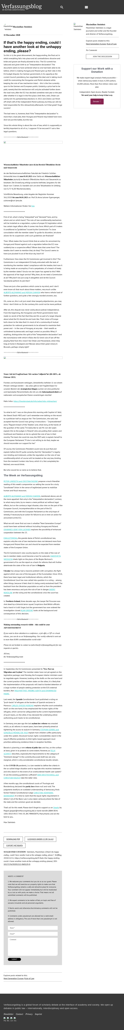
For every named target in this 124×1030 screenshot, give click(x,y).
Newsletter (8, 1014)
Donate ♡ (97, 101)
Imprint (38, 1014)
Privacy (29, 1014)
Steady (56, 807)
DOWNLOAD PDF (13, 839)
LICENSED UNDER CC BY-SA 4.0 (40, 839)
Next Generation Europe (13, 978)
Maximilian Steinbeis (22, 27)
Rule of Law (29, 978)
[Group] (21, 5)
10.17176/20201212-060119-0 (17, 864)
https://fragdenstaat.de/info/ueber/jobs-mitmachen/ (35, 401)
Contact (19, 1014)
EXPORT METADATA (14, 845)
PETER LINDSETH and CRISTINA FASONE (21, 481)
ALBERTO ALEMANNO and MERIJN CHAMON (22, 292)
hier (32, 206)
